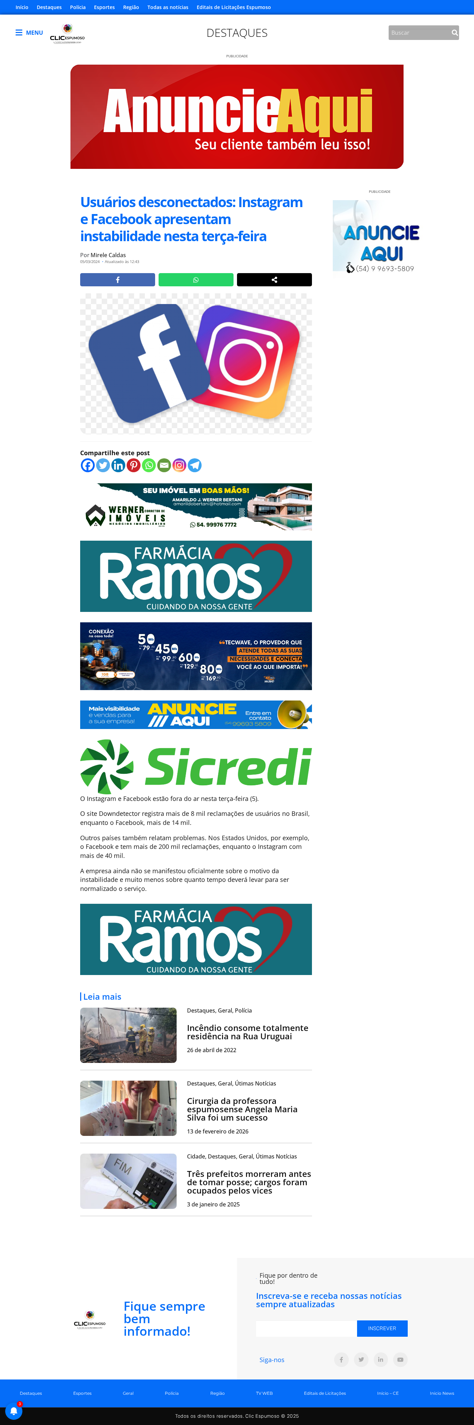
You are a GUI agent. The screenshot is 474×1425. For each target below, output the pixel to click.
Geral (128, 1393)
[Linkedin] (118, 465)
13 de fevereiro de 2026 (217, 1131)
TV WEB (264, 1393)
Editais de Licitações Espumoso (234, 7)
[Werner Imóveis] (196, 506)
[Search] (455, 32)
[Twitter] (103, 465)
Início (22, 7)
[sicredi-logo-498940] (196, 766)
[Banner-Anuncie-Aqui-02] (196, 714)
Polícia (78, 7)
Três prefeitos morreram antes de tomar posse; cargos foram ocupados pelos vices (249, 1182)
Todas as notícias (167, 7)
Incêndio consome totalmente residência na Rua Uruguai (247, 1032)
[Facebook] (88, 465)
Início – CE (388, 1393)
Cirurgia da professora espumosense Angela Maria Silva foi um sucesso (242, 1109)
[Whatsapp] (149, 465)
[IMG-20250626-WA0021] (196, 656)
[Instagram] (179, 465)
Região (131, 7)
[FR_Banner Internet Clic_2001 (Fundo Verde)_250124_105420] (196, 575)
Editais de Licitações (325, 1393)
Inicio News (442, 1393)
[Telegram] (195, 465)
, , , (242, 1156)
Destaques (49, 7)
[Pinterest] (134, 465)
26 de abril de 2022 (211, 1050)
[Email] (164, 465)
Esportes (104, 7)
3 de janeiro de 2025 (213, 1204)
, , (219, 1010)
